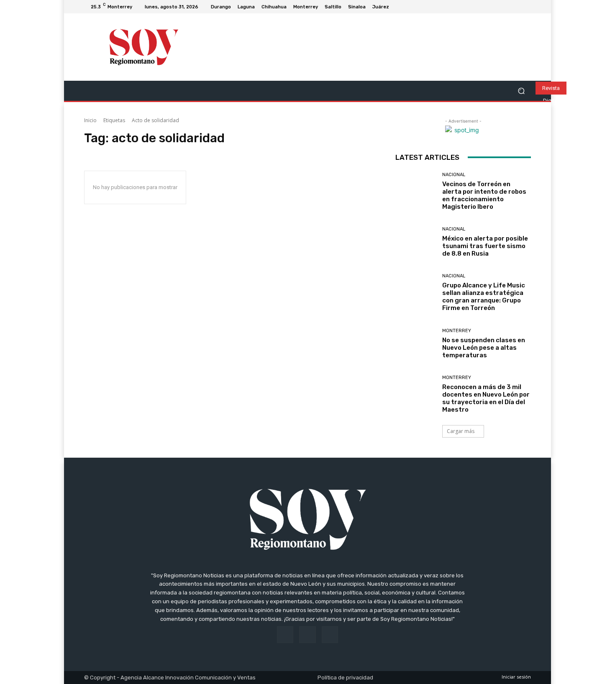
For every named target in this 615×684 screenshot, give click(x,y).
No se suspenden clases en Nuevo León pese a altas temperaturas (483, 347)
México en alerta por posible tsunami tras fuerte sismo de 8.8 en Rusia (485, 246)
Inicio (90, 120)
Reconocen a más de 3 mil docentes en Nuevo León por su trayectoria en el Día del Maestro (486, 398)
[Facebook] (506, 7)
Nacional (453, 174)
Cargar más (460, 431)
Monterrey (456, 330)
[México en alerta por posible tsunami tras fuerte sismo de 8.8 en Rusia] (415, 242)
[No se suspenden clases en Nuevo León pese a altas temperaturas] (415, 343)
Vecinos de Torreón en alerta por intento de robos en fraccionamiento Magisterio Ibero (484, 195)
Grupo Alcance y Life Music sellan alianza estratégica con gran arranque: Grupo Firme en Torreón (483, 297)
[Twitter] (526, 7)
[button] (521, 91)
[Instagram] (516, 7)
